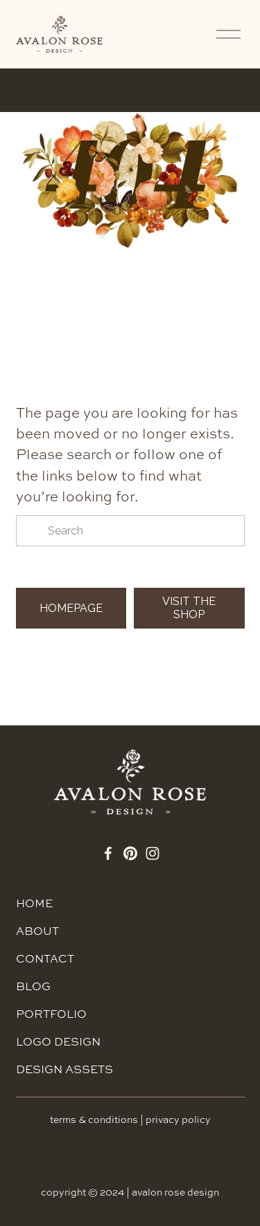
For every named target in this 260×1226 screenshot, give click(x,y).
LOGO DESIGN (58, 1041)
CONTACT (45, 958)
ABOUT (37, 930)
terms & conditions (94, 1119)
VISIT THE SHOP (189, 608)
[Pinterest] (130, 853)
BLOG (33, 986)
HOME (34, 903)
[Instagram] (152, 853)
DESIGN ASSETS (64, 1069)
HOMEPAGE (71, 608)
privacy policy (178, 1119)
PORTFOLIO (51, 1013)
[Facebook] (108, 853)
